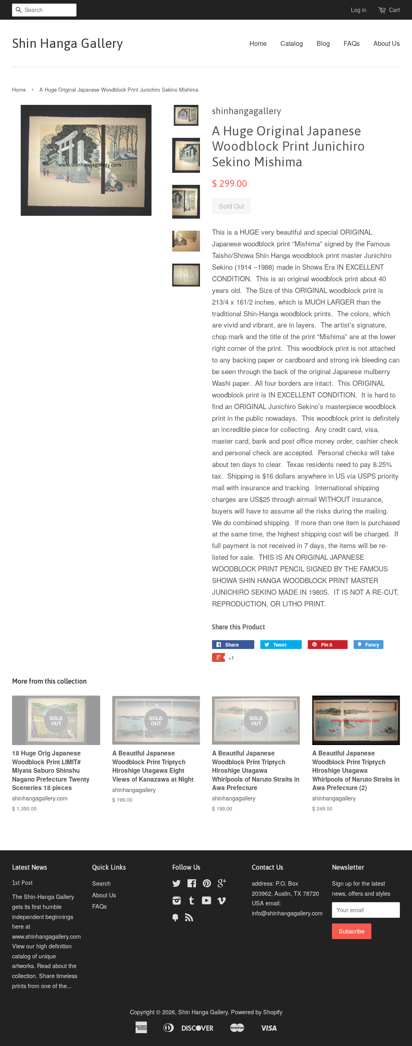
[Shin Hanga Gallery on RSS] (189, 918)
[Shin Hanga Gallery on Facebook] (191, 884)
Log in (359, 10)
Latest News (29, 867)
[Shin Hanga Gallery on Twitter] (176, 884)
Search (101, 883)
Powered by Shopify (256, 1011)
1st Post (22, 883)
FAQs (352, 43)
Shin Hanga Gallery (67, 43)
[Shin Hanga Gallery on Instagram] (176, 901)
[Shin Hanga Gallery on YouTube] (206, 901)
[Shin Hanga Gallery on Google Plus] (222, 884)
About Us (386, 43)
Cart (394, 10)
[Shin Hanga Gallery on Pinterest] (206, 884)
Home (258, 43)
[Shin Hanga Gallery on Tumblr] (191, 901)
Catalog (291, 43)
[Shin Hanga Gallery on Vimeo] (221, 901)
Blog (323, 43)
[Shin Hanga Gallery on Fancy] (175, 918)
